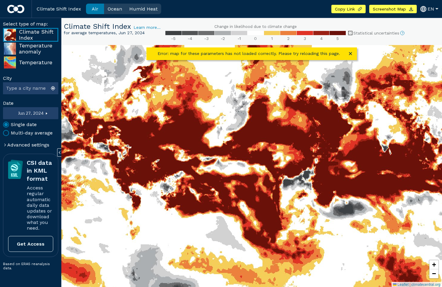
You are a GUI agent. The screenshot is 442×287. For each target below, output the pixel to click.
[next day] (51, 113)
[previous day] (10, 113)
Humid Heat (143, 9)
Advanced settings (27, 145)
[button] (433, 264)
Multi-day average (32, 133)
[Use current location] (53, 88)
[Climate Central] (15, 9)
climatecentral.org (425, 284)
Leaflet (403, 284)
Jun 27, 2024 (31, 113)
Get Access (31, 244)
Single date (24, 124)
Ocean (115, 9)
